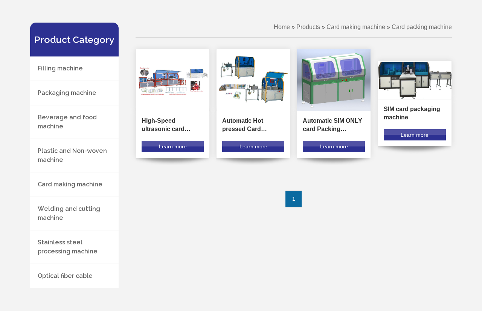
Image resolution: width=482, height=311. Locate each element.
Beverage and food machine (67, 122)
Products (308, 27)
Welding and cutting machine (69, 213)
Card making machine (70, 184)
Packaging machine (67, 92)
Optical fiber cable (65, 275)
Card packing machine (422, 27)
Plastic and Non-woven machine (72, 155)
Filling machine (60, 68)
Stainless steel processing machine (68, 247)
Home (282, 27)
